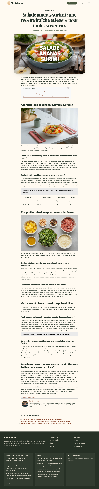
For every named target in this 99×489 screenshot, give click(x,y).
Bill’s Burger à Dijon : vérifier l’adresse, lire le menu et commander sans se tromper (18, 481)
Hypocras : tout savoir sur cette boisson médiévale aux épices (41, 419)
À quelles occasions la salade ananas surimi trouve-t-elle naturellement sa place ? (46, 97)
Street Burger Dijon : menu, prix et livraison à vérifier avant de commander (17, 461)
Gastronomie (61, 3)
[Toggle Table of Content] (67, 88)
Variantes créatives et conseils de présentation (36, 95)
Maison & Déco (72, 3)
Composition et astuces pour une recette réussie (36, 93)
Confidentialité (78, 446)
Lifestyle (81, 3)
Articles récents (31, 397)
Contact (76, 440)
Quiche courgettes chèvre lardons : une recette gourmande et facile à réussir (46, 423)
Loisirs (89, 3)
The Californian (10, 437)
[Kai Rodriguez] (25, 404)
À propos (24, 397)
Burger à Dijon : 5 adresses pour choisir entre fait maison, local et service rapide (16, 468)
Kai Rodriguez (34, 401)
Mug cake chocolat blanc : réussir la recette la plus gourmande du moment (45, 421)
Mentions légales (79, 443)
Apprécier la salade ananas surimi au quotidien (36, 91)
